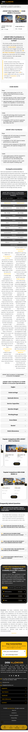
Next (26, 451)
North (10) (18, 587)
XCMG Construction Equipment (21, 351)
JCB (20, 72)
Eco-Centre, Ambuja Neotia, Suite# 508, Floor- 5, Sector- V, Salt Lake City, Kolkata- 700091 (14, 679)
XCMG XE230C (12, 47)
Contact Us (13, 713)
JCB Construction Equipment (7, 349)
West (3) (5, 587)
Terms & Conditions (14, 715)
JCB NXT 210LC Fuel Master (6, 455)
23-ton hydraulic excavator (20, 250)
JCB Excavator (7, 203)
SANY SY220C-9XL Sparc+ (18, 455)
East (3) (25, 587)
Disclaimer (14, 720)
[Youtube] (16, 675)
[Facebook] (9, 675)
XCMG (5, 74)
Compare (14, 463)
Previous (2, 451)
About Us (14, 710)
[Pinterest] (18, 675)
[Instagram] (13, 675)
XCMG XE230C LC (6, 488)
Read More (14, 633)
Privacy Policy (14, 718)
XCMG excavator (20, 279)
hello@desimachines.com (7, 685)
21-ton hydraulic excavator (7, 257)
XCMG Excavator (20, 203)
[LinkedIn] (11, 675)
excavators (13, 76)
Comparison (11, 5)
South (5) (11, 587)
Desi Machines (4, 5)
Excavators (17, 5)
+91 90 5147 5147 (5, 682)
